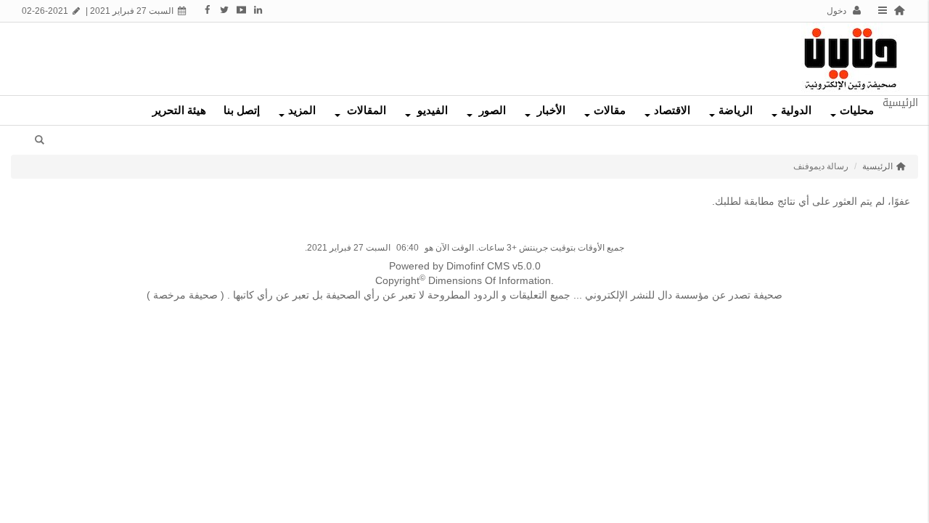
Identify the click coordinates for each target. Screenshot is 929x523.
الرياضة (736, 110)
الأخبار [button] (549, 110)
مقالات (610, 110)
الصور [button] (491, 110)
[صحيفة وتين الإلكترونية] (850, 58)
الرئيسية (877, 166)
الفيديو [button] (431, 110)
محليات (857, 110)
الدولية (796, 110)
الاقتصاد (672, 110)
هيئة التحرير (179, 110)
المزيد (302, 110)
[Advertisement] (416, 55)
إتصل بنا (242, 110)
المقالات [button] (365, 110)
